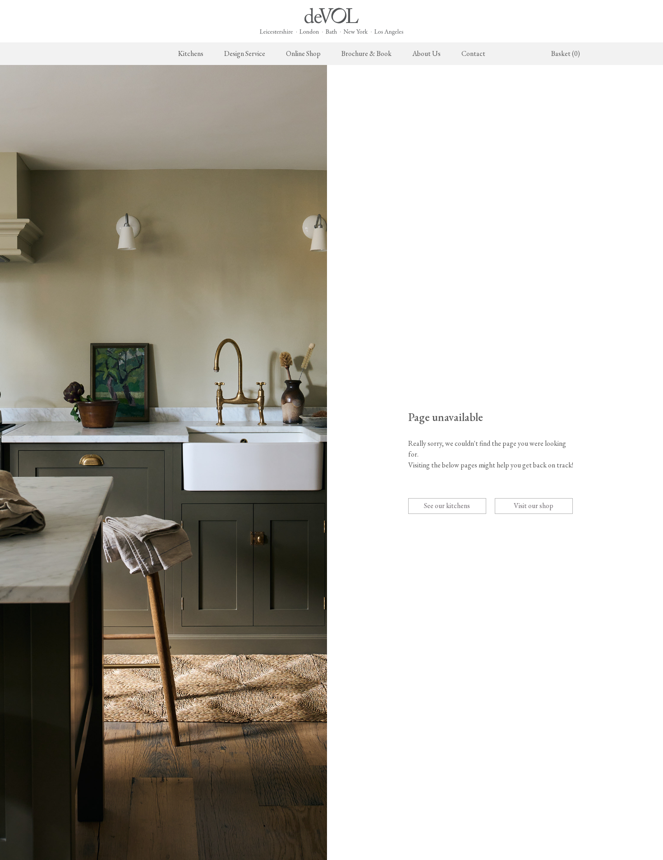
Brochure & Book (366, 53)
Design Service (244, 53)
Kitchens (190, 53)
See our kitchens (447, 505)
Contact (473, 53)
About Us (426, 53)
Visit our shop (533, 505)
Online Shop (303, 53)
